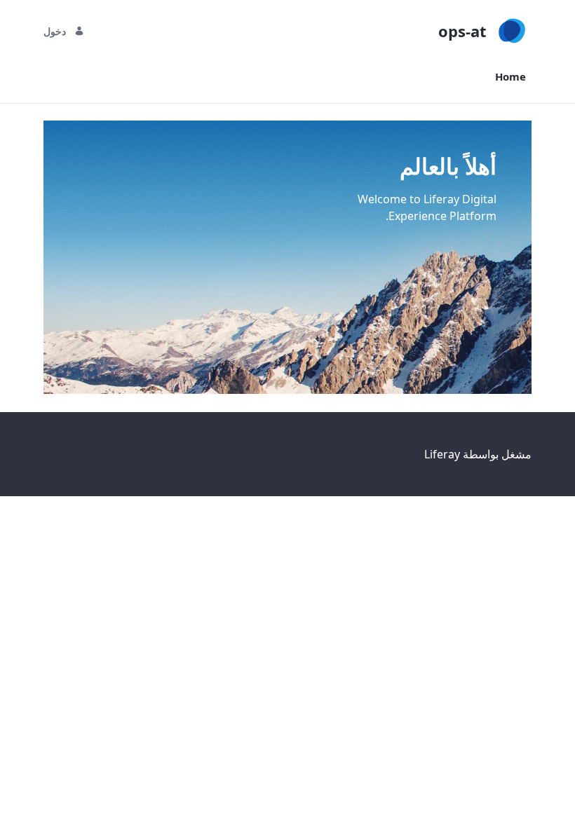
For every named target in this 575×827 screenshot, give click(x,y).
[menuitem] (510, 77)
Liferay (442, 454)
